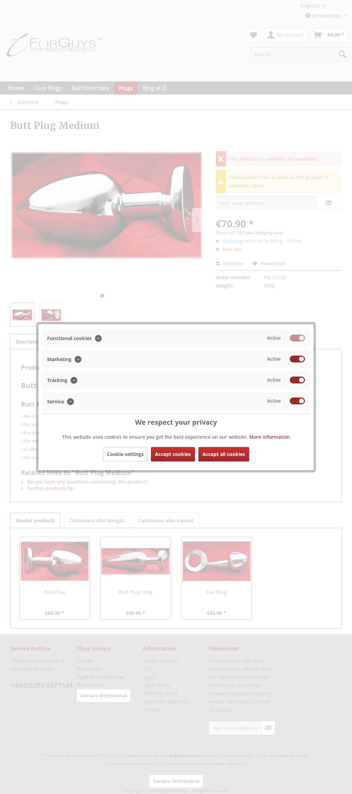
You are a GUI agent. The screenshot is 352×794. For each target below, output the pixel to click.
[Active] (297, 338)
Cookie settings (125, 454)
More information (269, 437)
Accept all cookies (223, 454)
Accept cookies (173, 454)
